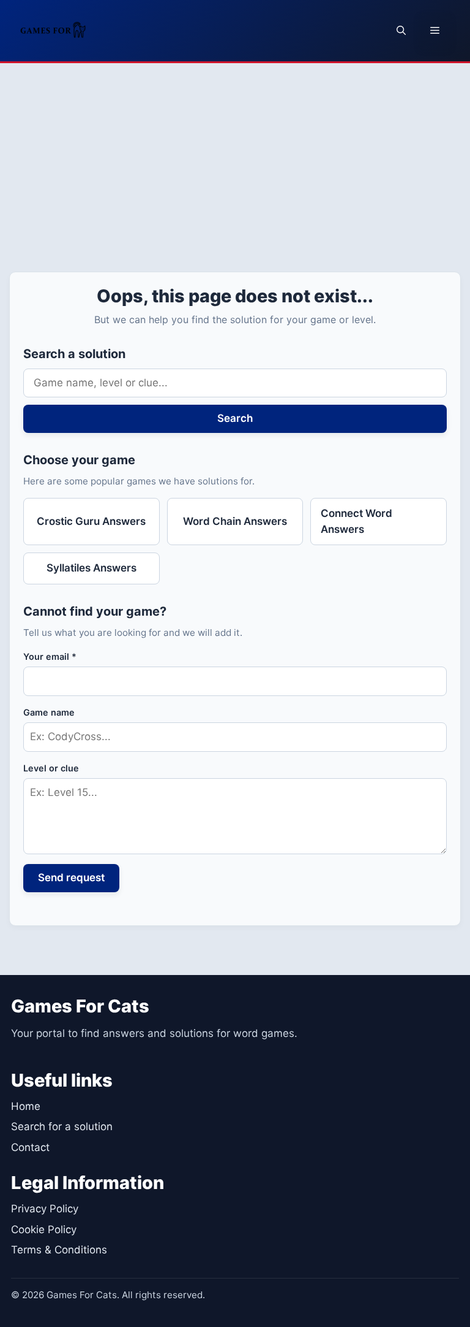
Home (25, 1106)
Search (235, 418)
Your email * (49, 656)
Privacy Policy (44, 1209)
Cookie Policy (43, 1229)
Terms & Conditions (59, 1250)
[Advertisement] (235, 155)
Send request (71, 877)
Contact (30, 1147)
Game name (49, 712)
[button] (401, 30)
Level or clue (51, 768)
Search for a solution (62, 1126)
